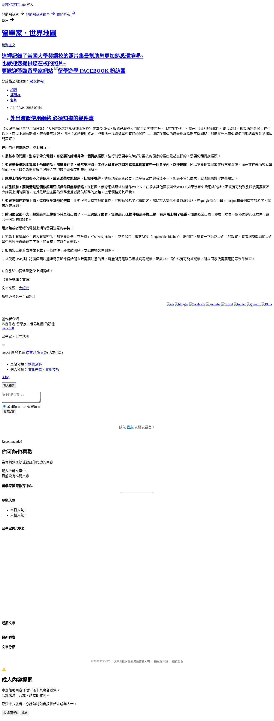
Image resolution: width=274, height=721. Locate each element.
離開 (24, 712)
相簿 (13, 90)
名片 (13, 100)
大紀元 (24, 288)
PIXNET (105, 661)
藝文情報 (37, 81)
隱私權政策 (161, 661)
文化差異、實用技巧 (43, 369)
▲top (5, 377)
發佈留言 (9, 411)
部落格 (15, 95)
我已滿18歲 (10, 712)
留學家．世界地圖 (29, 33)
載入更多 (9, 385)
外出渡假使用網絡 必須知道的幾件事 (52, 118)
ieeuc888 (8, 328)
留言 (40, 352)
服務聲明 (177, 661)
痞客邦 (31, 352)
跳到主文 (8, 45)
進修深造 (35, 364)
